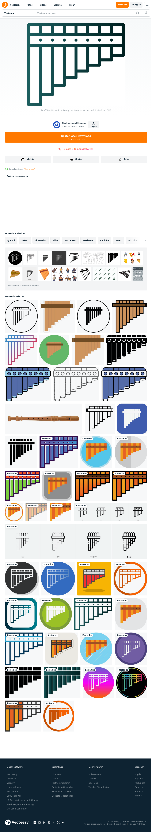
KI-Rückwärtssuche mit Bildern (22, 800)
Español (137, 778)
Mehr (72, 4)
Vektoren (15, 4)
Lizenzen (56, 774)
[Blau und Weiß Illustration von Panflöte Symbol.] (124, 384)
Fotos (30, 4)
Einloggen (133, 4)
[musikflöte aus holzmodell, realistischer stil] (43, 419)
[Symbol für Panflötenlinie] (100, 419)
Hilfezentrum (94, 774)
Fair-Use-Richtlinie (134, 823)
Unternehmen (14, 787)
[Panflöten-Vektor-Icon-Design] (58, 452)
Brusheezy (12, 774)
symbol (11, 240)
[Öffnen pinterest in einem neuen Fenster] (49, 822)
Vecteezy (11, 778)
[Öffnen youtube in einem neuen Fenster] (63, 822)
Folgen (92, 126)
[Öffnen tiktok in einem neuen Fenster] (54, 822)
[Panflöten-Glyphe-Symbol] (21, 452)
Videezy (10, 782)
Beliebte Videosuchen (62, 795)
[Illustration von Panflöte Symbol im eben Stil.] (76, 384)
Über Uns (93, 782)
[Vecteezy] (5, 5)
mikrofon (132, 240)
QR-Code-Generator (16, 808)
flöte (55, 240)
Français (137, 791)
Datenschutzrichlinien (114, 823)
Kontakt (92, 778)
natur (118, 240)
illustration (40, 240)
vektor (24, 240)
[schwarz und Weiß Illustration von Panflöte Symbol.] (126, 350)
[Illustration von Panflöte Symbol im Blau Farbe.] (28, 384)
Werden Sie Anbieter (98, 787)
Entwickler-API (14, 795)
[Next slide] (140, 240)
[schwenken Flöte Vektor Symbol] (21, 316)
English (136, 774)
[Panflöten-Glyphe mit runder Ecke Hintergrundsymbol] (132, 419)
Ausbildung (12, 791)
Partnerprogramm (61, 782)
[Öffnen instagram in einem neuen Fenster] (39, 822)
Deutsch (137, 787)
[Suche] (135, 13)
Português (138, 782)
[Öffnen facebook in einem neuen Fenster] (35, 822)
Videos (43, 4)
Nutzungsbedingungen (92, 823)
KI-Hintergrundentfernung (20, 804)
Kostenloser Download (75, 137)
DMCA (55, 778)
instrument (70, 240)
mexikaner (88, 240)
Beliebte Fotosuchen (62, 791)
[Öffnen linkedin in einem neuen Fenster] (44, 822)
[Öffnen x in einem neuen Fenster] (58, 822)
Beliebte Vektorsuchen (63, 787)
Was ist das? (29, 169)
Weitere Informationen (17, 176)
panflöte (104, 240)
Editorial (58, 4)
